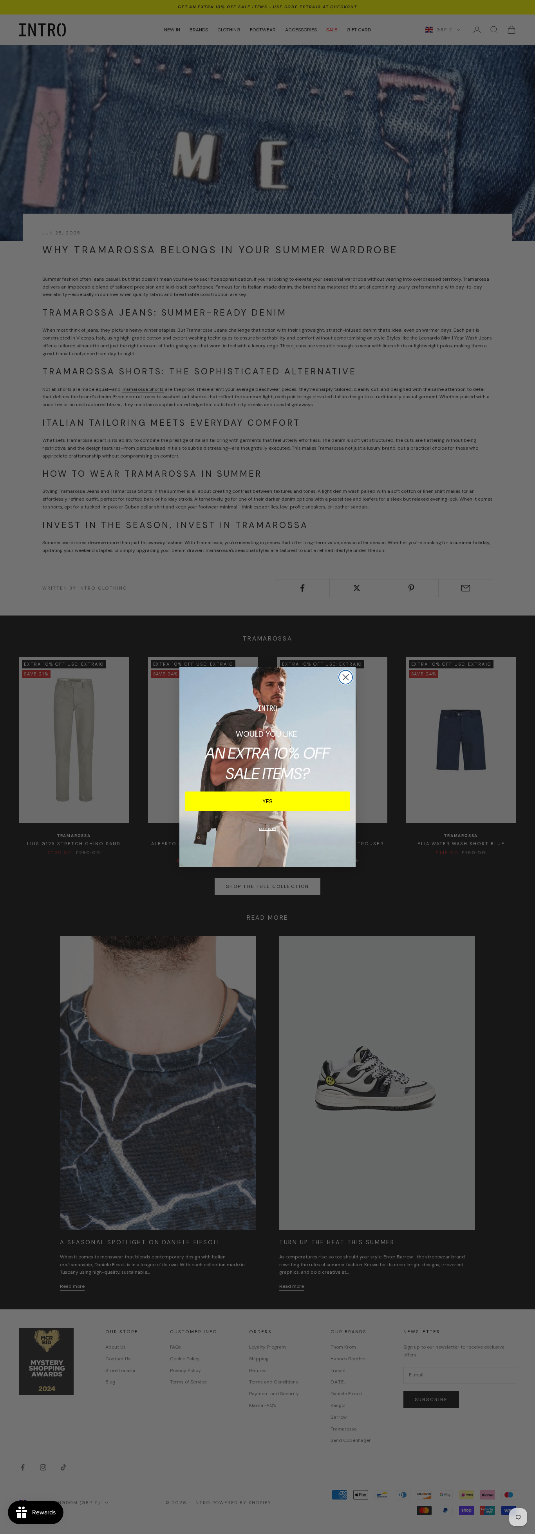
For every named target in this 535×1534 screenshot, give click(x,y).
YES (267, 801)
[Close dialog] (345, 677)
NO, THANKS (267, 829)
